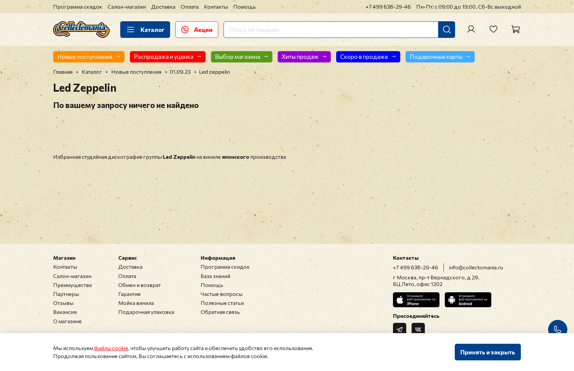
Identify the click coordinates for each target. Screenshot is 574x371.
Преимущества (72, 285)
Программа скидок (77, 6)
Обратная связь (220, 312)
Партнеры (66, 294)
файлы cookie (111, 348)
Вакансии (65, 312)
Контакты (216, 6)
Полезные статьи (222, 303)
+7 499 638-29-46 (388, 6)
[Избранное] (493, 29)
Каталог (152, 29)
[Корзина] (515, 29)
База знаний (215, 276)
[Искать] (446, 29)
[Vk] (418, 329)
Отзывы (63, 303)
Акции (203, 29)
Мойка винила (136, 303)
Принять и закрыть (487, 352)
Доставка (163, 6)
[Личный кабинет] (471, 29)
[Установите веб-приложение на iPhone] (416, 299)
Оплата (190, 6)
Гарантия (129, 294)
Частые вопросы (221, 294)
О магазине (67, 321)
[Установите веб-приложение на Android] (468, 299)
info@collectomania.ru (476, 267)
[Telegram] (399, 329)
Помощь (244, 6)
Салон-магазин (127, 6)
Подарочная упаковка (146, 312)
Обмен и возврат (139, 285)
